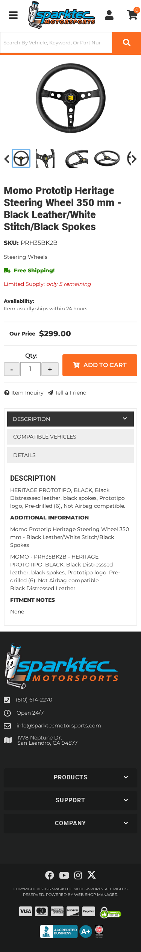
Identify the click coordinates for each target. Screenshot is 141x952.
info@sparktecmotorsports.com (59, 725)
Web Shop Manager (95, 894)
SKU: (11, 242)
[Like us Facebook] (49, 876)
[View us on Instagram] (78, 876)
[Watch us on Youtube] (64, 876)
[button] (70, 42)
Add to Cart (105, 365)
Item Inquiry (27, 392)
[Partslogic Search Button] (126, 42)
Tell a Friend (70, 392)
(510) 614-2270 (34, 699)
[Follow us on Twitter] (91, 875)
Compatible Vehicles (44, 436)
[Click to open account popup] (109, 15)
